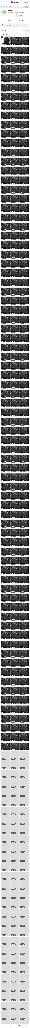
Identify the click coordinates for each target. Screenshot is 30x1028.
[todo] (28, 2)
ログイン (10, 6)
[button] (25, 2)
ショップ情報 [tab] (21, 20)
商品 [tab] (9, 20)
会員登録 (3, 6)
